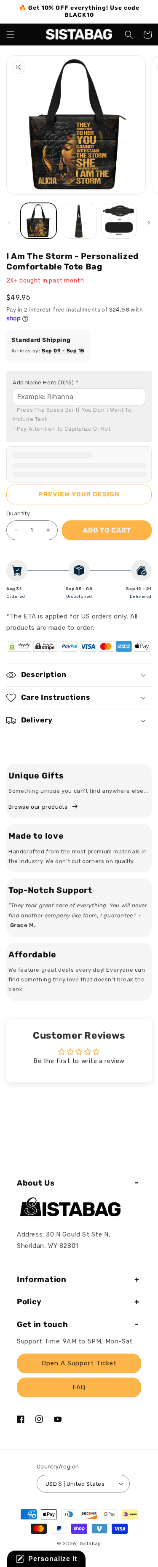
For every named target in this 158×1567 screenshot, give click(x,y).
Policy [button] (29, 1301)
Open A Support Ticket (79, 1363)
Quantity (18, 513)
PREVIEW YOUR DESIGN (79, 494)
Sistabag (91, 1543)
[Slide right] (148, 222)
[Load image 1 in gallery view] (38, 221)
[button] (10, 34)
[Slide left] (9, 222)
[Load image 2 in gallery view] (78, 221)
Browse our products (37, 807)
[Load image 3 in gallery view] (119, 221)
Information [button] (42, 1279)
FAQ (79, 1387)
